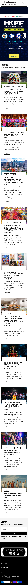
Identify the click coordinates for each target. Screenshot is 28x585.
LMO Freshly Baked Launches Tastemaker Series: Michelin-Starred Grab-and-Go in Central (14, 320)
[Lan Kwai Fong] (8, 3)
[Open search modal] (19, 3)
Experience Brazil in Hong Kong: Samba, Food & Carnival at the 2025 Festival (13, 228)
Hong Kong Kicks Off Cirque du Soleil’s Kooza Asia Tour (13, 364)
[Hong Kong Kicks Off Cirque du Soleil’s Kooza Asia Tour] (14, 352)
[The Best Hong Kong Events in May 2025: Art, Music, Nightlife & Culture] (14, 395)
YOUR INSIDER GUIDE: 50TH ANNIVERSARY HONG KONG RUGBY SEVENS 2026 (14, 134)
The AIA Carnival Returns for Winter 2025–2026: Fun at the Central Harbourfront (14, 180)
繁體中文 (3, 572)
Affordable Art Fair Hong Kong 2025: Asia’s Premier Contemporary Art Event (14, 274)
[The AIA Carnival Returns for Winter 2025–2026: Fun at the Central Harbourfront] (14, 166)
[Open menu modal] (25, 3)
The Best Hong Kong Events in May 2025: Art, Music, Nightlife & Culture (13, 405)
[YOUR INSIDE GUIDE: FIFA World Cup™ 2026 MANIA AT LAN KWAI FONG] (14, 79)
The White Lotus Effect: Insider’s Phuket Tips (14, 494)
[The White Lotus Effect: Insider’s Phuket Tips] (14, 483)
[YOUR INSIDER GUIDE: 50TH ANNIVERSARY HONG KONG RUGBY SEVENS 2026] (14, 122)
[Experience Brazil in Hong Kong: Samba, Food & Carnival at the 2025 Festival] (14, 215)
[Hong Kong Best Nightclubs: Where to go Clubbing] (14, 440)
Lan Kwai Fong (13, 575)
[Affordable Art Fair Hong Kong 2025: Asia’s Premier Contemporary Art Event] (14, 261)
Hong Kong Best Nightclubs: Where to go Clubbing (13, 452)
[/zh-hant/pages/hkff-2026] (14, 34)
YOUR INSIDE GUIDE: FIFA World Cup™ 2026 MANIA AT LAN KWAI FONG (13, 91)
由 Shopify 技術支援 (5, 577)
